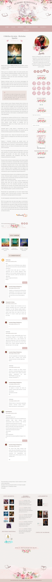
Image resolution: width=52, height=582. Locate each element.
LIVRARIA (4, 227)
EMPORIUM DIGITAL (39, 580)
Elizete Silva (21, 500)
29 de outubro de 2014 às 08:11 (14, 446)
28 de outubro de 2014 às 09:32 (14, 288)
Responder (25, 282)
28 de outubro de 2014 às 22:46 (11, 333)
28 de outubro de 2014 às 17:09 (14, 324)
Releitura (18, 227)
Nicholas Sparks (11, 227)
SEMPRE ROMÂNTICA (27, 580)
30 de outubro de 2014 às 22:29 (14, 367)
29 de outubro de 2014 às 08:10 (14, 353)
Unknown (8, 259)
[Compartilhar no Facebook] (22, 223)
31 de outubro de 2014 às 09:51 (14, 400)
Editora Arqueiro (18, 225)
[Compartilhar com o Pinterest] (27, 223)
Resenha (23, 227)
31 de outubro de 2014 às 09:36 (14, 384)
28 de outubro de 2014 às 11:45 (11, 303)
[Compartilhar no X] (24, 223)
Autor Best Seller (9, 225)
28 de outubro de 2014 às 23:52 (11, 413)
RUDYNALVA (9, 411)
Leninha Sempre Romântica (15, 286)
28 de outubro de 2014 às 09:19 (11, 261)
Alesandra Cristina (10, 302)
